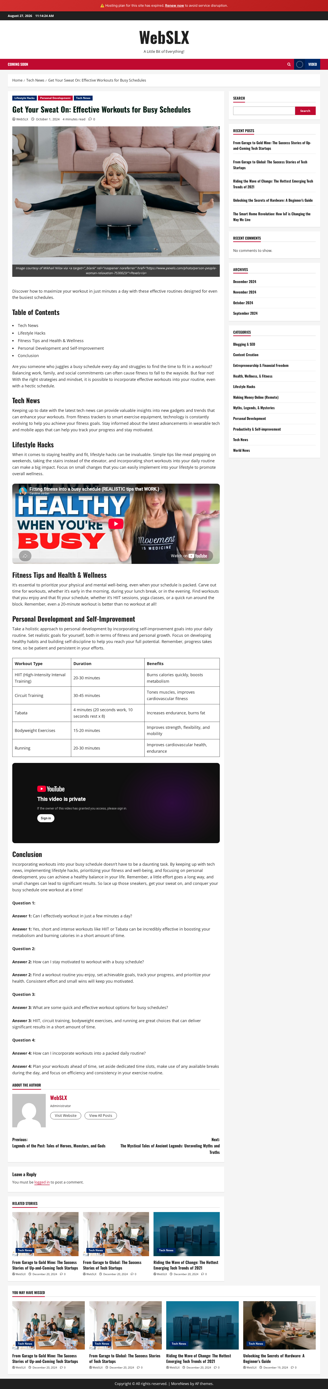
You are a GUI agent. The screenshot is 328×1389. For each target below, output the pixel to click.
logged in (42, 1182)
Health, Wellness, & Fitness (252, 376)
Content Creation (245, 354)
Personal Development (55, 98)
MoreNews (180, 1383)
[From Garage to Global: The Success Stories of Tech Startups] (116, 1234)
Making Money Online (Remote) (255, 397)
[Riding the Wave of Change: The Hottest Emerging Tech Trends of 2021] (187, 1234)
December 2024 (244, 281)
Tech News (83, 98)
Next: (170, 1145)
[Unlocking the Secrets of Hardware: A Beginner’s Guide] (279, 1325)
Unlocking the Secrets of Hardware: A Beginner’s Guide (273, 200)
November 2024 (244, 292)
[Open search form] (289, 64)
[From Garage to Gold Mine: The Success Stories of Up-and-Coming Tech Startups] (45, 1234)
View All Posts (100, 1115)
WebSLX (164, 37)
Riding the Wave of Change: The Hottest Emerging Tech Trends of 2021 (186, 1265)
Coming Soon (18, 64)
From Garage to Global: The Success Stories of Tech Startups (112, 1265)
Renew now (174, 5)
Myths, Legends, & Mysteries (254, 407)
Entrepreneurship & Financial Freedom (261, 365)
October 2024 (243, 302)
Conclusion (28, 355)
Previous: (59, 1142)
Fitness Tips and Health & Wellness (51, 340)
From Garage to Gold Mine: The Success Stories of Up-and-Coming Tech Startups (45, 1265)
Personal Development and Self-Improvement (61, 348)
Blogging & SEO (244, 344)
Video (312, 64)
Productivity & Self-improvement (257, 429)
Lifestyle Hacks (25, 98)
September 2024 (245, 313)
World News (241, 450)
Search (239, 98)
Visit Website (66, 1115)
